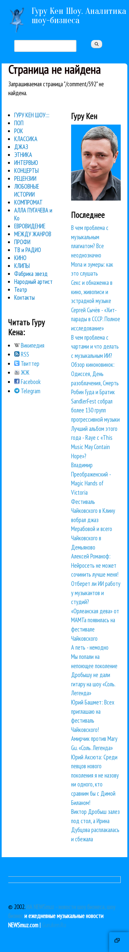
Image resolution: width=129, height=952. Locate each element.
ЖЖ (24, 372)
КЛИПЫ (22, 266)
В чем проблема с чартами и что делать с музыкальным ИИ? (95, 346)
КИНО (20, 258)
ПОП (18, 123)
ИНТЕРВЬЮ (26, 163)
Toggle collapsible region (119, 942)
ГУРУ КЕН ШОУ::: (31, 115)
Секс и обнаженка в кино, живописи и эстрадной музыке (91, 292)
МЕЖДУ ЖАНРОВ (32, 234)
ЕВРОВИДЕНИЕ (29, 226)
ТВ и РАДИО (27, 250)
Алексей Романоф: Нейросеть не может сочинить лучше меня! (94, 565)
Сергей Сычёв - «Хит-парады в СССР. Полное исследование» (95, 319)
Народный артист (33, 282)
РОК (18, 131)
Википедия (32, 345)
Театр (20, 289)
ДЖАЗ (21, 147)
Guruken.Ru (54, 925)
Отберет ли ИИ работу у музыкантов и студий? (95, 593)
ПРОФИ (22, 242)
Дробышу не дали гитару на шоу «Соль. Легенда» (93, 684)
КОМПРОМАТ (28, 202)
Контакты (24, 297)
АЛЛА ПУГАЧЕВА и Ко (33, 214)
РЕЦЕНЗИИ (25, 178)
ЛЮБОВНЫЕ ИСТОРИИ (26, 190)
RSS (24, 354)
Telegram (30, 391)
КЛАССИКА (25, 139)
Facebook (30, 382)
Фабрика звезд (31, 274)
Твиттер (29, 363)
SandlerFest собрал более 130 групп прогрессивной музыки (95, 410)
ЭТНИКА (23, 155)
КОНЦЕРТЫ (26, 170)
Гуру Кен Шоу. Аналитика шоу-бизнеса (78, 15)
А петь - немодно (89, 647)
